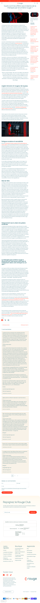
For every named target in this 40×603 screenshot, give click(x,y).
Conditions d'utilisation (7, 556)
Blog (28, 548)
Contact (4, 550)
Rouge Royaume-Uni (19, 558)
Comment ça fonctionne (31, 554)
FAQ (27, 558)
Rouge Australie (18, 560)
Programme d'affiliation (7, 554)
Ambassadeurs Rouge (31, 556)
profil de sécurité (18, 43)
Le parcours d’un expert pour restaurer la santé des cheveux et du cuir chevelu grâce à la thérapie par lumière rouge (34, 30)
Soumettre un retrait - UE (8, 561)
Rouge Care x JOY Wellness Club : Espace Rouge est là (34, 40)
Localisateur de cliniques (7, 552)
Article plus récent (24, 325)
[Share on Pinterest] (8, 320)
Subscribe (33, 512)
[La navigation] (2, 3)
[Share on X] (5, 320)
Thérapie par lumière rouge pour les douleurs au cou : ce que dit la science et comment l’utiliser (34, 49)
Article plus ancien (6, 325)
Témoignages (29, 552)
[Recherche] (35, 3)
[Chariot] (37, 3)
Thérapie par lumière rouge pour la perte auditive (34, 77)
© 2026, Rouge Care (26, 591)
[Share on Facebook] (2, 320)
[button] (3, 601)
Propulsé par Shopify (33, 591)
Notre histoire (29, 550)
